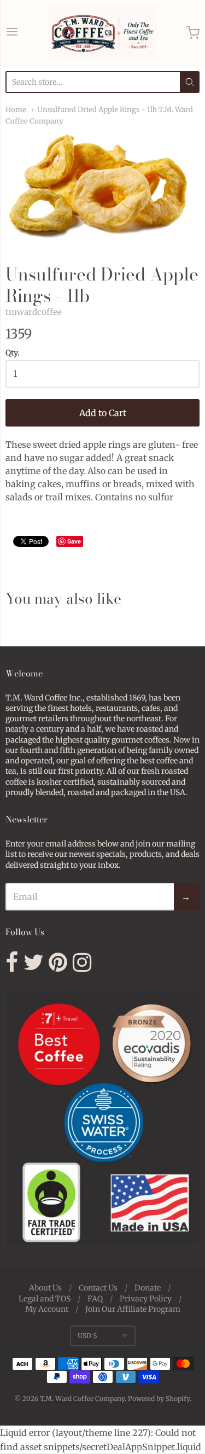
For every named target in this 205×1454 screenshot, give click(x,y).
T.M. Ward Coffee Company (82, 1398)
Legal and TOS (45, 1299)
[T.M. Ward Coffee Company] (102, 32)
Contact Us (98, 1288)
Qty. (12, 353)
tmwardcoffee (33, 312)
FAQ (95, 1299)
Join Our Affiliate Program (132, 1309)
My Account (46, 1309)
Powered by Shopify (159, 1398)
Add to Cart (102, 412)
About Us (45, 1288)
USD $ (87, 1336)
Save (74, 541)
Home (15, 109)
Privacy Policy (146, 1299)
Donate (147, 1288)
